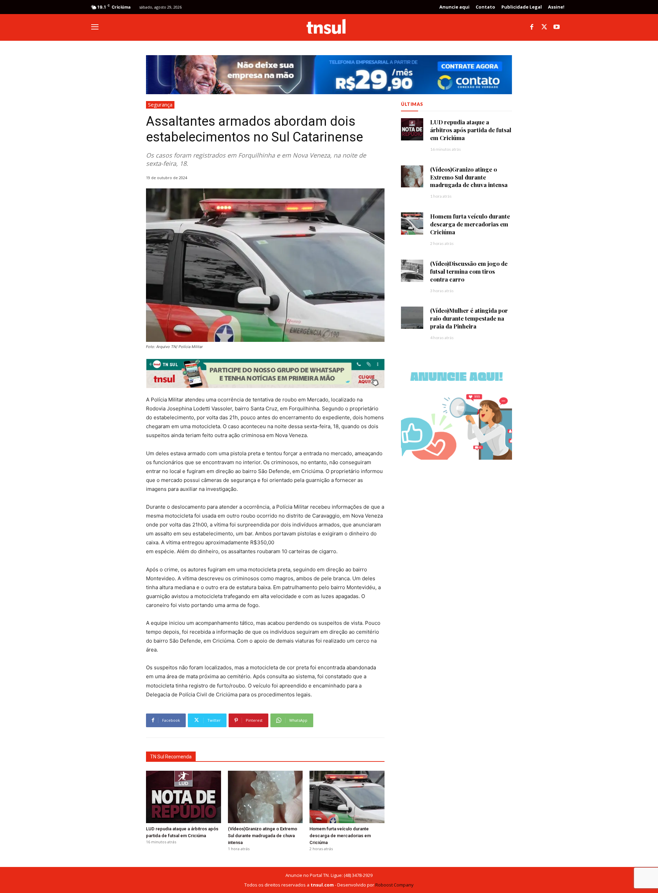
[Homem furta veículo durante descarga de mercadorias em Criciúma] (347, 797)
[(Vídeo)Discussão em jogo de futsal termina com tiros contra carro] (412, 271)
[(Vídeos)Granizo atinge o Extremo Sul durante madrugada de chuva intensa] (265, 797)
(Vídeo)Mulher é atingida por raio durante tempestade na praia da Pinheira (469, 318)
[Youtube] (556, 27)
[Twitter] (544, 27)
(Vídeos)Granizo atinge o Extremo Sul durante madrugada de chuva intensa (262, 835)
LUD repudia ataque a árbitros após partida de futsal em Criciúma (470, 129)
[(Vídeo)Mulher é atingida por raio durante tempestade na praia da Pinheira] (412, 318)
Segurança (160, 104)
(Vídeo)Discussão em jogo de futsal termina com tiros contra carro (469, 271)
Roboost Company (394, 885)
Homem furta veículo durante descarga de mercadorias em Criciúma (340, 835)
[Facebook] (532, 27)
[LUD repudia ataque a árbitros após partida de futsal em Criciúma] (183, 797)
